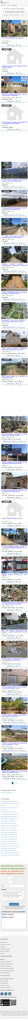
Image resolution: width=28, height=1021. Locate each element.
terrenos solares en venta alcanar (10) (9, 836)
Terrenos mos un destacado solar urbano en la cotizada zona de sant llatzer (14, 491)
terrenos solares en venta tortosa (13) (9, 834)
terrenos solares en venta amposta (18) (9, 832)
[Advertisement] (14, 146)
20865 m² (8, 240)
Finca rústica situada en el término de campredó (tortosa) (14, 377)
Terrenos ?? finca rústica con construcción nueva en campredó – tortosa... (14, 743)
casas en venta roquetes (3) (7, 792)
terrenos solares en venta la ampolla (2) (9, 816)
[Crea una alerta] (17, 15)
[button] (13, 5)
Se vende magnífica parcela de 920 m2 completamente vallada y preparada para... (14, 547)
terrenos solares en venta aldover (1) (8, 823)
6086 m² (12, 380)
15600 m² (8, 212)
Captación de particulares (6, 961)
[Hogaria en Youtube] (10, 994)
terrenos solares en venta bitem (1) (8, 821)
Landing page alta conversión (7, 970)
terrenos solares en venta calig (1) (8, 827)
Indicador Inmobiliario (5, 987)
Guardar (19, 45)
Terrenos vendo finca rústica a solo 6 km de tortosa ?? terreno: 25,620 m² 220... (14, 180)
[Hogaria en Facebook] (2, 994)
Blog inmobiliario (4, 981)
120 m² (7, 296)
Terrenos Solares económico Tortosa (12, 518)
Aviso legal (2, 946)
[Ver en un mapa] (5, 15)
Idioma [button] (2, 953)
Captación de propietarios (6, 964)
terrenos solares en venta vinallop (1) (8, 850)
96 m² (12, 522)
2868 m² (7, 268)
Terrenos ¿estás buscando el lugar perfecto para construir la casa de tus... (14, 715)
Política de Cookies (4, 951)
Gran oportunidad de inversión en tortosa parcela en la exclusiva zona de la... (14, 434)
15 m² (7, 42)
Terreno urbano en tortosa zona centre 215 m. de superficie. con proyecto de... (14, 659)
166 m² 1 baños (12, 691)
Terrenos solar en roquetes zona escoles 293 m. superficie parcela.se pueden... (14, 122)
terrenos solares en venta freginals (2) (9, 841)
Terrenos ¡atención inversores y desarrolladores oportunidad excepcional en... (14, 265)
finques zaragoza (8, 917)
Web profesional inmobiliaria (6, 968)
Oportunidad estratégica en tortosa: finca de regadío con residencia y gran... (14, 771)
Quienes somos (3, 942)
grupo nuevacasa (8, 914)
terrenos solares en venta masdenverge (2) (10, 846)
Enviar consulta (14, 904)
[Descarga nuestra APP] (8, 1002)
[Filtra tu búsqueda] (11, 15)
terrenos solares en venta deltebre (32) (9, 801)
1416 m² (12, 719)
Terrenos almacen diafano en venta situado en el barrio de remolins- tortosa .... (14, 687)
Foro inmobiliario (4, 983)
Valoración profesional (5, 966)
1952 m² (12, 606)
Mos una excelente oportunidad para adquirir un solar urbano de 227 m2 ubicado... (14, 632)
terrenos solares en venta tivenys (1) (8, 848)
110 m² (13, 352)
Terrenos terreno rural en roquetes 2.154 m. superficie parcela (14, 66)
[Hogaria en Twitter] (6, 994)
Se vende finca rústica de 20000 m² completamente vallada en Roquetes (14, 236)
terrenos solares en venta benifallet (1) (9, 830)
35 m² (12, 550)
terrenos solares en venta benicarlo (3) (9, 839)
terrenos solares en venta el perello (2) (9, 843)
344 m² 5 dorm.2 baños (12, 775)
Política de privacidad (5, 949)
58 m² (7, 183)
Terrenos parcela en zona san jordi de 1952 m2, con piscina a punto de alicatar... (14, 603)
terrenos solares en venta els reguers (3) (9, 814)
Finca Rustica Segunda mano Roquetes (12, 38)
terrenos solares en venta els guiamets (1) (10, 825)
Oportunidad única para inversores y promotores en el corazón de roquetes (14, 321)
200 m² (12, 747)
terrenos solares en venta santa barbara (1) (10, 852)
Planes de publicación (5, 972)
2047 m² (11, 438)
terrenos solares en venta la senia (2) (8, 818)
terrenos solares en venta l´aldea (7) (8, 811)
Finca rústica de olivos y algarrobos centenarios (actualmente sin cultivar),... (14, 349)
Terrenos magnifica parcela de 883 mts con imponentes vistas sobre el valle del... (14, 462)
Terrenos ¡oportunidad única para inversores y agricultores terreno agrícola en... (14, 208)
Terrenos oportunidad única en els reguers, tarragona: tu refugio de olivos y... (14, 292)
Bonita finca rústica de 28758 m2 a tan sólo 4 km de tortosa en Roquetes (14, 94)
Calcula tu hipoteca (4, 985)
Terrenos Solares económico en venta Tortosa (14, 575)
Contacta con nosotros (5, 944)
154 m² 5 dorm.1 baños (12, 98)
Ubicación (22, 187)
